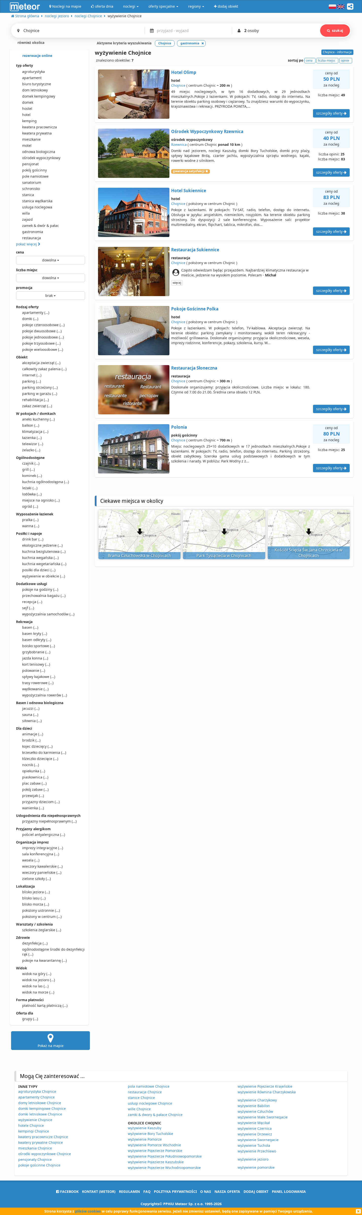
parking (31, 381)
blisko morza (35, 904)
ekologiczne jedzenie (42, 545)
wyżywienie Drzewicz (255, 1134)
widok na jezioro (38, 980)
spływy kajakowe (38, 676)
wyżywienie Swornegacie (258, 1139)
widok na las (35, 986)
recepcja (32, 601)
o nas (205, 1191)
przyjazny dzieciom (41, 801)
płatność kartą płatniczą (44, 1005)
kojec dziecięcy (37, 746)
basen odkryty (36, 639)
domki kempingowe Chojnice (42, 1108)
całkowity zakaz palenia (44, 369)
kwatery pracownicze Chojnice (43, 1136)
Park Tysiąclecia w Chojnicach (224, 555)
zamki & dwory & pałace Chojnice (155, 1114)
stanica (28, 194)
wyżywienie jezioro (253, 1159)
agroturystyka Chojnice (37, 1091)
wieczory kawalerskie (42, 866)
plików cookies (88, 1211)
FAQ (146, 1191)
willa (26, 213)
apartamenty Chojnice (36, 1097)
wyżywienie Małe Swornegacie (263, 1117)
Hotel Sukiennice (188, 190)
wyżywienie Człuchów (255, 1111)
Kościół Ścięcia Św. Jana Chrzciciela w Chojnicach (309, 552)
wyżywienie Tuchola (254, 1145)
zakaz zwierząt (37, 406)
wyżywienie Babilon (254, 1105)
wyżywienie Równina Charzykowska (267, 1092)
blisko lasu (34, 898)
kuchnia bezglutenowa (44, 551)
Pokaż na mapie (51, 1045)
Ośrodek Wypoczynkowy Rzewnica (207, 131)
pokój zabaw (35, 789)
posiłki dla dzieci (38, 570)
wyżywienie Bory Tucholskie (150, 1133)
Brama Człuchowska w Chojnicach (139, 555)
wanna (30, 525)
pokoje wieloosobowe (42, 349)
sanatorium (31, 182)
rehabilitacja (35, 399)
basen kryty (34, 633)
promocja (24, 287)
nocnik (30, 764)
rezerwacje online (36, 55)
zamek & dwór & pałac (40, 225)
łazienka (32, 437)
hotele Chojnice (31, 1125)
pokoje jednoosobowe (43, 337)
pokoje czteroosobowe (43, 324)
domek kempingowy (38, 96)
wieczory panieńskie (41, 872)
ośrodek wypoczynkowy (41, 157)
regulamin (129, 1191)
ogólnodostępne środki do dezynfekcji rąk (53, 952)
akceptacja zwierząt (41, 362)
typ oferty (24, 65)
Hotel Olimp (183, 72)
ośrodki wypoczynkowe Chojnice (44, 1153)
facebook (69, 1191)
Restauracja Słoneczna (194, 368)
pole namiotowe (35, 176)
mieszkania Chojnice (35, 1148)
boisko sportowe (38, 645)
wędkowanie (35, 689)
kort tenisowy (36, 664)
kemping (29, 120)
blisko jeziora (36, 892)
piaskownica (35, 777)
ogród (30, 506)
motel (27, 145)
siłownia (32, 720)
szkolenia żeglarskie (41, 930)
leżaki (29, 488)
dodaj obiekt (256, 1191)
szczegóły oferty (330, 113)
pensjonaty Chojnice (35, 1159)
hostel (27, 108)
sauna (30, 714)
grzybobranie (36, 652)
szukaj (337, 30)
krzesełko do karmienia (44, 752)
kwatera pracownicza (39, 127)
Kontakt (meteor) (98, 1191)
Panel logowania (289, 1191)
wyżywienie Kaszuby (144, 1128)
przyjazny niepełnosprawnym (49, 821)
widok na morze (38, 992)
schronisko (31, 188)
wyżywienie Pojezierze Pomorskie (155, 1150)
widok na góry (36, 973)
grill (28, 469)
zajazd (27, 219)
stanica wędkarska (37, 201)
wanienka (33, 808)
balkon (30, 425)
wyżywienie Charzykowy (257, 1100)
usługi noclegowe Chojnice (150, 1103)
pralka (30, 519)
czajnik (30, 463)
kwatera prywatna (37, 133)
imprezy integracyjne (42, 847)
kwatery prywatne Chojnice (40, 1142)
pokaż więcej (27, 244)
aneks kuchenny (38, 419)
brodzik (31, 740)
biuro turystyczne (36, 84)
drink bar (32, 539)
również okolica (30, 42)
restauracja (31, 238)
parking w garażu (39, 393)
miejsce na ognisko (41, 500)
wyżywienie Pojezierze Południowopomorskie (165, 1156)
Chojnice (178, 85)
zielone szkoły (36, 878)
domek (27, 102)
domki (30, 318)
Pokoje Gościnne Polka (194, 309)
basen (30, 627)
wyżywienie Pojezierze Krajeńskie (265, 1086)
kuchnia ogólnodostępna (45, 481)
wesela (30, 860)
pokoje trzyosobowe (41, 343)
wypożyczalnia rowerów (44, 695)
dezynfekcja (35, 943)
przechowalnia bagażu (44, 595)
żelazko (31, 450)
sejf (28, 608)
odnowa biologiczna (38, 151)
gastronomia (32, 231)
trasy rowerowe (37, 682)
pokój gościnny (34, 170)
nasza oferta (227, 1191)
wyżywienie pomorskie (256, 1167)
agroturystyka (33, 71)
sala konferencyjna (40, 854)
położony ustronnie (41, 910)
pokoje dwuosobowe (42, 331)
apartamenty (35, 312)
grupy (30, 1018)
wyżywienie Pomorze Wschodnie (154, 1145)
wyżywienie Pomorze (145, 1139)
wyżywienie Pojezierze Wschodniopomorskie (164, 1167)
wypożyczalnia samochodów (48, 614)
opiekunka (33, 771)
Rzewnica (179, 144)
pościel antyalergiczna (43, 834)
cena (20, 252)
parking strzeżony (40, 387)
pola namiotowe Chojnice (148, 1086)
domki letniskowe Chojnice (40, 1114)
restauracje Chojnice (145, 1092)
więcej (177, 283)
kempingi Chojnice (33, 1131)
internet (31, 375)
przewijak (33, 795)
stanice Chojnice (141, 1097)
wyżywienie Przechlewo (257, 1151)
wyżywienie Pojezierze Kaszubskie (156, 1162)
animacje (32, 734)
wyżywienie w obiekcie (43, 576)
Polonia (179, 427)
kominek (32, 475)
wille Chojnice (139, 1109)
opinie (345, 60)
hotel (26, 114)
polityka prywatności (175, 1191)
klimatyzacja (35, 431)
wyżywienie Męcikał (254, 1122)
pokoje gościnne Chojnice (39, 1165)
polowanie (33, 670)
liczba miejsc (26, 270)
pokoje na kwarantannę (44, 960)
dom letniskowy (35, 90)
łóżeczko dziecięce (40, 758)
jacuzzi (30, 708)
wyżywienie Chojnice (35, 1119)
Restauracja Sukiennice (195, 250)
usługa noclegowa (37, 207)
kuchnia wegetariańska (44, 563)
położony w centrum (42, 916)
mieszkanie (31, 139)
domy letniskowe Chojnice (39, 1102)
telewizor (32, 443)
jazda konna (35, 658)
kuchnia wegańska (40, 557)
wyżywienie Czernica (255, 1128)
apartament (32, 77)
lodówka (32, 494)
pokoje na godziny (40, 589)
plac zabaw (34, 783)
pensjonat (30, 164)
